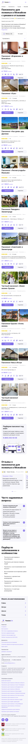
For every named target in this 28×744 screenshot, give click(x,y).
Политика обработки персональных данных (12, 644)
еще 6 (20, 340)
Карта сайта (4, 646)
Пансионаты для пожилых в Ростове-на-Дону (12, 695)
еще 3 (20, 375)
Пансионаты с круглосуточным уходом (15, 586)
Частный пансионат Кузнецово (9, 399)
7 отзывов (14, 98)
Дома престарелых (6, 680)
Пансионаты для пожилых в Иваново (10, 689)
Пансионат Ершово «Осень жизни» (12, 325)
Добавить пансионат (6, 651)
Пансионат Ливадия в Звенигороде (10, 210)
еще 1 (20, 109)
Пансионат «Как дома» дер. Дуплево (12, 132)
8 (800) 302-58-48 (10, 438)
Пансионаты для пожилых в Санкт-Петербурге (12, 684)
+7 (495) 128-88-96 (16, 659)
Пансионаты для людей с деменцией (10, 701)
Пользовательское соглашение (9, 642)
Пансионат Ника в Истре (11, 363)
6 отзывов (14, 367)
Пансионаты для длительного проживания (9, 136)
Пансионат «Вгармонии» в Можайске (12, 57)
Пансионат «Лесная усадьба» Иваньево (13, 171)
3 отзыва (14, 177)
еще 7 (20, 224)
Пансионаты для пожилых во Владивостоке (12, 687)
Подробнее (20, 77)
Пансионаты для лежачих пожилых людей (9, 252)
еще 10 (20, 187)
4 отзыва (14, 254)
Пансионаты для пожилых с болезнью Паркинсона (11, 175)
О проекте (3, 626)
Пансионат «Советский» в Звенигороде (12, 248)
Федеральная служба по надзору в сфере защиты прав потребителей (15, 729)
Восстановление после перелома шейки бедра (18, 402)
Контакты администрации (7, 633)
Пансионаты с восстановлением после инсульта (10, 61)
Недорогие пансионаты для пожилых (8, 291)
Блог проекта (4, 628)
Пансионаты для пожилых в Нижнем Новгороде (13, 693)
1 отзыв (14, 216)
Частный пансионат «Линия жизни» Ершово (12, 287)
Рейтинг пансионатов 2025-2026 (9, 637)
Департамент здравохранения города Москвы (14, 734)
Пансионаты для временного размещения (9, 96)
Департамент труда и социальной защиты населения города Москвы (15, 724)
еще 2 (20, 74)
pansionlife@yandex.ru (9, 663)
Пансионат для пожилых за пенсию (10, 711)
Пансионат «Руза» (8, 93)
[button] (25, 48)
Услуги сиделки (4, 402)
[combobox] (14, 38)
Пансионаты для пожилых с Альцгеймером (9, 365)
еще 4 (20, 263)
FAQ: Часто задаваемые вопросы (9, 631)
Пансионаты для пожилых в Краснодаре (11, 691)
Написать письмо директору (8, 635)
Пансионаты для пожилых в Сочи (9, 697)
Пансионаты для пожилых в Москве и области (12, 682)
